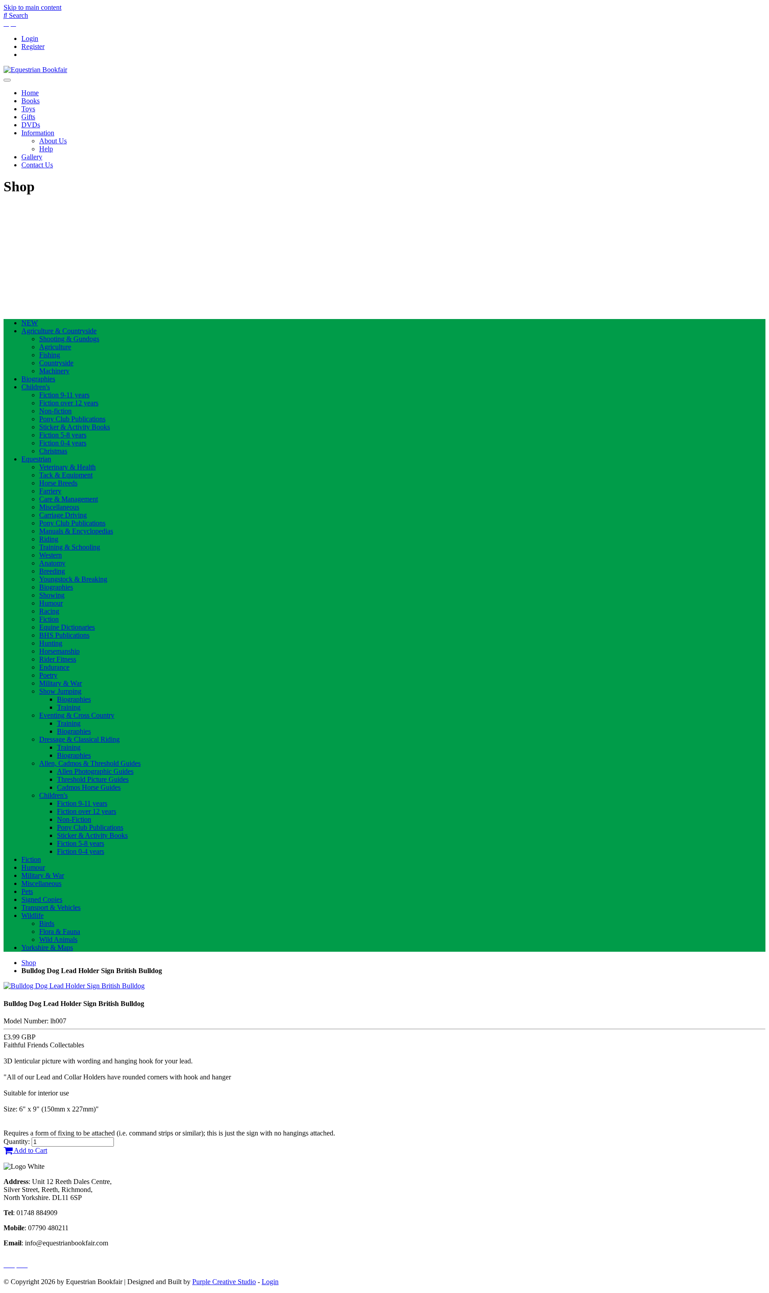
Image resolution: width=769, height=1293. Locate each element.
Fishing (49, 355)
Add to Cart (29, 1150)
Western (50, 555)
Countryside (56, 363)
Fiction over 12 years (68, 403)
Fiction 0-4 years (62, 443)
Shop (28, 962)
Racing (49, 611)
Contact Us (37, 165)
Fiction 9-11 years (64, 395)
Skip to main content (32, 7)
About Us (53, 141)
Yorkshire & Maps (47, 947)
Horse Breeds (58, 483)
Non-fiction (55, 411)
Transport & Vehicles (51, 907)
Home (30, 93)
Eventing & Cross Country (76, 715)
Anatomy (52, 563)
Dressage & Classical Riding (79, 739)
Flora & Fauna (59, 931)
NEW (29, 323)
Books (30, 101)
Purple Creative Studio (224, 1281)
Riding (48, 539)
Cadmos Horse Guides (89, 787)
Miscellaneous (59, 507)
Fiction (49, 619)
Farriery (50, 491)
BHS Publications (64, 635)
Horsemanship (59, 651)
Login (29, 38)
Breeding (52, 571)
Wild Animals (58, 939)
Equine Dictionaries (67, 627)
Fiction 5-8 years (62, 435)
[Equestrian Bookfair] (35, 69)
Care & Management (68, 499)
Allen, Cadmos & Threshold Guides (90, 763)
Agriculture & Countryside (59, 331)
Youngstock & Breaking (73, 579)
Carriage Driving (63, 515)
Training (69, 707)
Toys (28, 109)
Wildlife (32, 915)
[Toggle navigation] (7, 80)
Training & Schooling (69, 547)
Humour (51, 603)
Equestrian (36, 459)
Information (37, 133)
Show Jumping (60, 691)
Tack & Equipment (66, 475)
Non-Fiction (74, 819)
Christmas (53, 451)
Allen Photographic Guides (95, 771)
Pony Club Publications (72, 419)
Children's (35, 387)
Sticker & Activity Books (74, 427)
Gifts (28, 117)
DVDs (30, 125)
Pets (27, 891)
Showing (52, 595)
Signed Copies (41, 899)
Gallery (31, 157)
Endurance (54, 667)
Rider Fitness (57, 659)
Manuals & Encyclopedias (76, 531)
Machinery (54, 371)
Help (46, 149)
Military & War (60, 683)
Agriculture (55, 347)
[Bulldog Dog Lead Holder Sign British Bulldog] (74, 986)
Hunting (50, 643)
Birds (46, 923)
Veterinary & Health (67, 467)
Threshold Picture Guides (93, 779)
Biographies (38, 379)
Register (33, 46)
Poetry (48, 675)
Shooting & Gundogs (69, 339)
